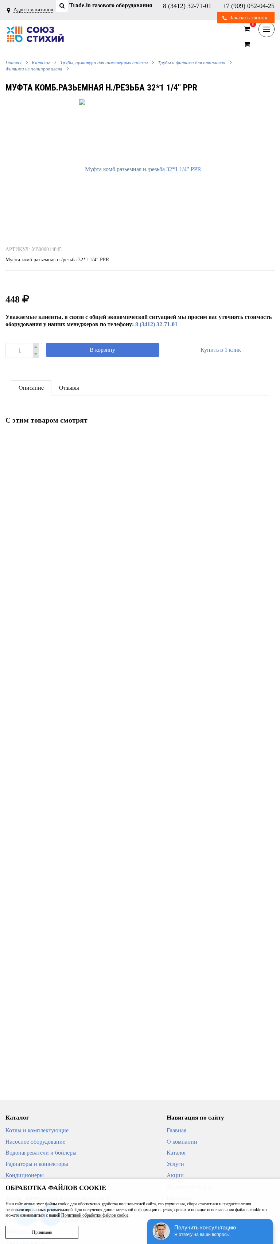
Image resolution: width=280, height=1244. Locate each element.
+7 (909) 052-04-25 (248, 5)
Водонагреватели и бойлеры (41, 1152)
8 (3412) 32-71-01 (188, 5)
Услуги (175, 1164)
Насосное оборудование (35, 1142)
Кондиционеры (24, 1175)
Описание (31, 388)
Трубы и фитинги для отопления (191, 62)
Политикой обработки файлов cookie (94, 1215)
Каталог (41, 62)
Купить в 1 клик (221, 350)
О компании (182, 1142)
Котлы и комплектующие (37, 1130)
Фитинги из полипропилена (33, 69)
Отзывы (69, 388)
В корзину (102, 350)
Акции (175, 1175)
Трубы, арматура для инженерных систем (104, 62)
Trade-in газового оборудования (110, 5)
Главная (13, 62)
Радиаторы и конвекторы (36, 1164)
